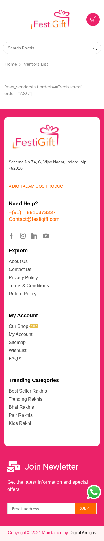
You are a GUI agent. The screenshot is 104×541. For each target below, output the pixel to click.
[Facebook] (11, 236)
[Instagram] (23, 236)
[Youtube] (46, 236)
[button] (8, 19)
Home (11, 64)
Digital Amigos (82, 532)
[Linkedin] (34, 236)
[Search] (95, 48)
